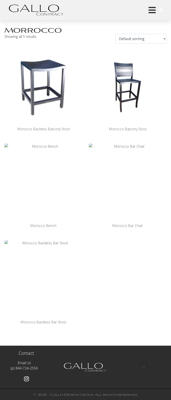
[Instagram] (26, 378)
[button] (143, 366)
